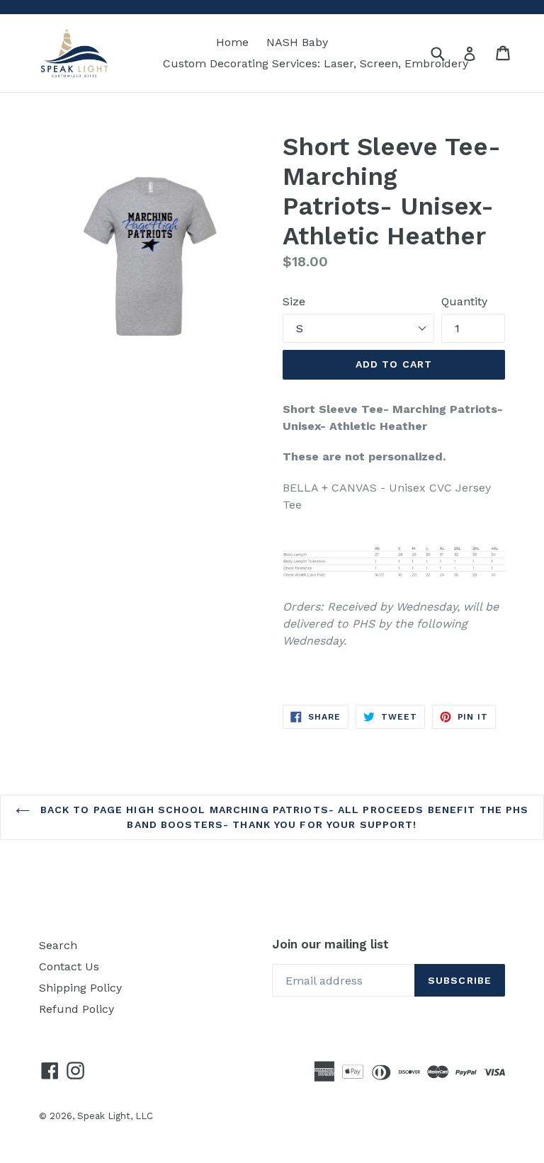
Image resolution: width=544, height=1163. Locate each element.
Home (232, 42)
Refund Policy (76, 1009)
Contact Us (69, 966)
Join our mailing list (330, 944)
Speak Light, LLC (115, 1116)
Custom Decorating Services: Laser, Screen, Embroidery (315, 63)
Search (58, 945)
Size (294, 301)
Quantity (464, 301)
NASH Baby (297, 42)
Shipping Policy (80, 987)
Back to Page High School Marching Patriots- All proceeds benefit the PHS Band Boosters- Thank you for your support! (283, 817)
